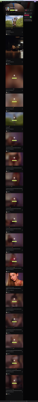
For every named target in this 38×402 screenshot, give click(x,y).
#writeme (7, 147)
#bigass (18, 147)
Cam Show (8, 1)
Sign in (32, 1)
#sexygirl (17, 147)
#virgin (10, 147)
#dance (6, 60)
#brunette (17, 208)
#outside (7, 127)
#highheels (9, 60)
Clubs (3, 1)
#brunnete (20, 350)
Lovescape (18, 0)
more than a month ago (9, 34)
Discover (5, 1)
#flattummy (15, 329)
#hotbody (15, 147)
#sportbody (14, 390)
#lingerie (9, 208)
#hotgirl (12, 208)
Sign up (35, 1)
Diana (8, 63)
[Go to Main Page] (1, 1)
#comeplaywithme (10, 188)
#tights (9, 248)
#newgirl (13, 188)
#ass (6, 127)
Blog (14, 1)
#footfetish (11, 350)
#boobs (11, 248)
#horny (14, 147)
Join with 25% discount (14, 101)
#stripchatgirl (9, 147)
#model (20, 147)
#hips (17, 248)
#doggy (9, 127)
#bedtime (13, 350)
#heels (8, 60)
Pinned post (8, 14)
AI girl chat (22, 0)
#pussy (12, 147)
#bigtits (18, 370)
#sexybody (14, 208)
